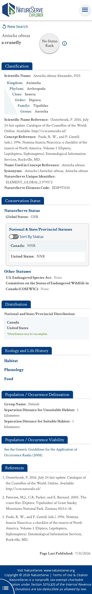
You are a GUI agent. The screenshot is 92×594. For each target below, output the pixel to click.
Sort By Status (32, 236)
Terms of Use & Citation (70, 575)
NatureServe (40, 575)
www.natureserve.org (59, 570)
